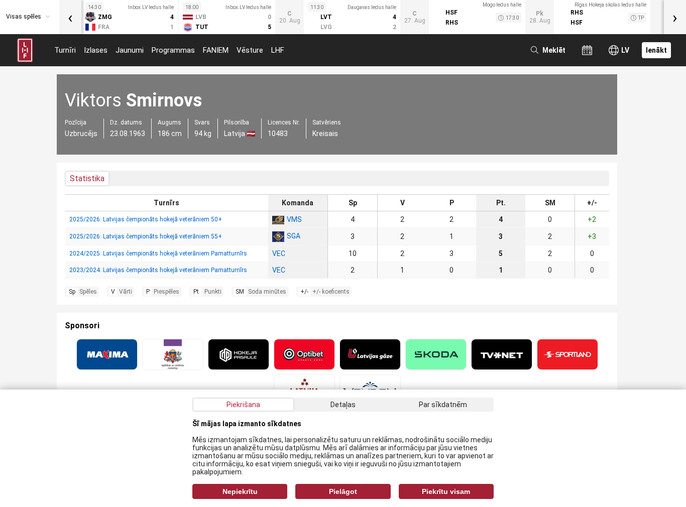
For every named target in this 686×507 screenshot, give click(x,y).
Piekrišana (243, 405)
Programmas (173, 50)
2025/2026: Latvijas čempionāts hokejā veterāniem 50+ (145, 219)
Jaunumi (130, 50)
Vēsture (250, 50)
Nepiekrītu (240, 491)
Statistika (87, 178)
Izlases (95, 50)
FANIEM (215, 50)
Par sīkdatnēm (443, 405)
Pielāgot (343, 491)
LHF (277, 50)
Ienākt (656, 50)
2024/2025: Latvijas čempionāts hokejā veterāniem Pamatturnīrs (158, 253)
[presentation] (70, 17)
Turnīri (65, 50)
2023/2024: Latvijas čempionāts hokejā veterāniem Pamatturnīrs (158, 270)
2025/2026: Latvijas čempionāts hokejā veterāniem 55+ (145, 236)
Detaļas (343, 405)
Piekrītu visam (446, 491)
